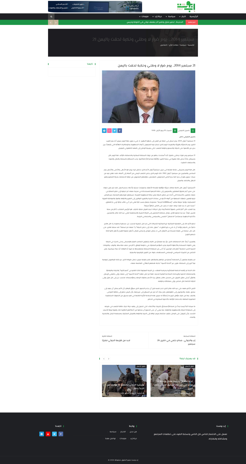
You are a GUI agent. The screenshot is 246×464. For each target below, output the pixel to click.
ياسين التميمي (184, 130)
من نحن (133, 432)
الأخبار (123, 432)
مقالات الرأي (173, 45)
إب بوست (134, 460)
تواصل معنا (110, 439)
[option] (124, 381)
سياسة (171, 16)
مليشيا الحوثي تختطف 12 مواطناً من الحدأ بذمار (125, 386)
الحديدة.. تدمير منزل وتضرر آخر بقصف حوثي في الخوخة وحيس (155, 22)
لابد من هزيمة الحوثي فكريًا (116, 338)
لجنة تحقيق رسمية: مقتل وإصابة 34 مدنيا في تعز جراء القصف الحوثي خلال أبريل (173, 385)
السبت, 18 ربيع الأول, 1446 (161, 130)
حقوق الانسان (141, 366)
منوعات (145, 16)
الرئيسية (194, 16)
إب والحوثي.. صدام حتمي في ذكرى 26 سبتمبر (176, 340)
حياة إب (158, 16)
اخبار (184, 16)
